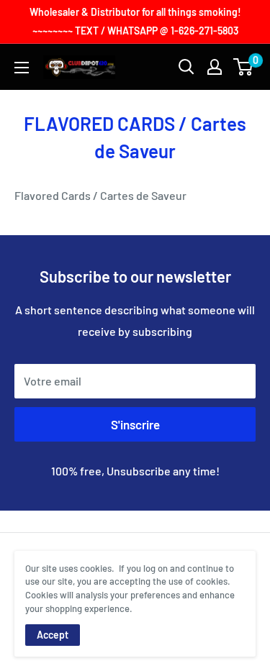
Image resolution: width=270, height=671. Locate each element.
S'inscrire (135, 424)
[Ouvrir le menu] (21, 67)
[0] (244, 67)
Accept (52, 635)
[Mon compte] (214, 67)
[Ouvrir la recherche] (186, 67)
